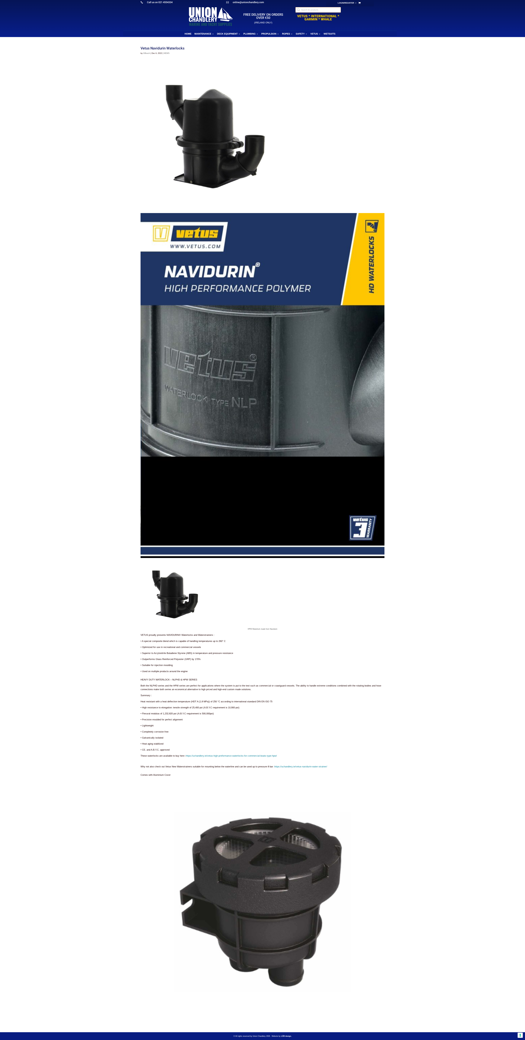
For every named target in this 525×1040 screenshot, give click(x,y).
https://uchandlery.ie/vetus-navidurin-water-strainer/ (300, 766)
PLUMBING (249, 34)
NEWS (166, 53)
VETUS (314, 34)
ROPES (286, 34)
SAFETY (300, 34)
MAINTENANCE (202, 34)
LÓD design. (286, 1036)
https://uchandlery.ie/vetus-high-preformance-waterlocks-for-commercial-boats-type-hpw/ (231, 756)
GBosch (146, 53)
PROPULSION (268, 34)
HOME (188, 34)
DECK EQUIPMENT (227, 34)
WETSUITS (329, 34)
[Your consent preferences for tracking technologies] (520, 1035)
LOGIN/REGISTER (346, 3)
